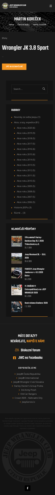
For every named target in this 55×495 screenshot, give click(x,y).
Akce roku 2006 (24, 202)
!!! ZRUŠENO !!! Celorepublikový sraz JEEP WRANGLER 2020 (35, 290)
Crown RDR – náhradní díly (28, 397)
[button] (14, 67)
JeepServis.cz (28, 401)
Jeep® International (28, 377)
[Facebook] (27, 488)
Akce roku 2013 (24, 165)
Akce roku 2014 (24, 159)
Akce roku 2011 (24, 175)
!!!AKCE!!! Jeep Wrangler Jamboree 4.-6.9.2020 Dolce (34, 273)
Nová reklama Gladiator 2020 (36, 303)
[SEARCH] (44, 89)
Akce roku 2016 (24, 149)
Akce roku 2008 (24, 191)
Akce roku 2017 (24, 143)
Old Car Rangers (28, 393)
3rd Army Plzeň (28, 389)
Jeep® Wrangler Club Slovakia (28, 381)
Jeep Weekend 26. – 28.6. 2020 (35, 256)
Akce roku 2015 (24, 154)
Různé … (18, 212)
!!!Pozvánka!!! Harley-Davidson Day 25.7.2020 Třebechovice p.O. (34, 241)
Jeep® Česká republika (28, 373)
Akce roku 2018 (24, 138)
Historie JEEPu (21, 207)
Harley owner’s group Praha (28, 385)
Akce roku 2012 (24, 170)
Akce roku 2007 (24, 196)
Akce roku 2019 (24, 133)
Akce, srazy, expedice (24, 122)
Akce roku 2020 (24, 127)
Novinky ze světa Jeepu (25, 117)
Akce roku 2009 (24, 186)
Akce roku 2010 (24, 180)
